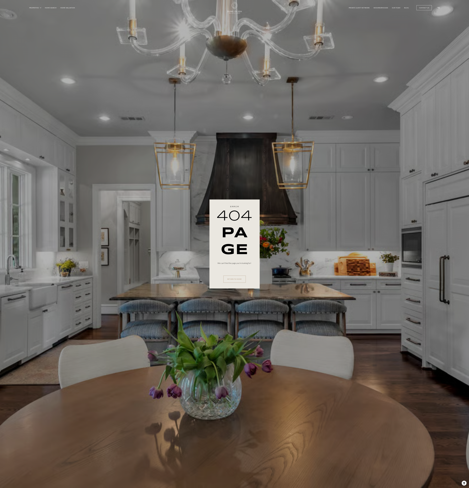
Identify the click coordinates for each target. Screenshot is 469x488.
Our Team (396, 8)
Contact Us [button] (424, 8)
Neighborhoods (381, 8)
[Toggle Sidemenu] (437, 7)
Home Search (51, 8)
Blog (406, 8)
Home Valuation (67, 8)
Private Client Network (359, 8)
